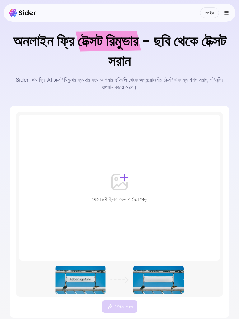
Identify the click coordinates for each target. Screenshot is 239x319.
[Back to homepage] (22, 12)
